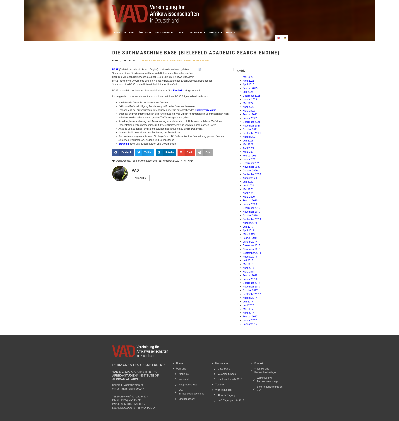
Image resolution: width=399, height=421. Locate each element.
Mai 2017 (248, 309)
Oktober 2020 (250, 170)
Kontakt (230, 32)
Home (117, 32)
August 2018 (250, 256)
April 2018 (248, 267)
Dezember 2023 (251, 95)
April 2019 (248, 230)
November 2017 (251, 286)
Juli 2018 (248, 260)
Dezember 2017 (251, 282)
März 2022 (249, 110)
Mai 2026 (248, 76)
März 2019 (249, 234)
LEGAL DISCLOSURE (123, 407)
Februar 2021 (250, 155)
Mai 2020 (248, 189)
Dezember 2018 (251, 245)
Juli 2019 (248, 226)
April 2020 (248, 193)
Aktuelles (129, 32)
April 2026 (248, 80)
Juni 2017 (248, 305)
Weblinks (214, 32)
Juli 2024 (248, 91)
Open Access (123, 160)
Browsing (123, 143)
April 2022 (248, 106)
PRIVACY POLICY (146, 407)
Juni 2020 (248, 185)
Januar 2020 (250, 204)
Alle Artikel (140, 178)
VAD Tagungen (162, 32)
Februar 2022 (250, 114)
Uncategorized (149, 160)
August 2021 (250, 136)
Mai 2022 (248, 103)
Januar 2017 (250, 320)
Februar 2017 (250, 316)
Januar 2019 (250, 241)
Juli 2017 (248, 301)
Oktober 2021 (250, 129)
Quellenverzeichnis (205, 110)
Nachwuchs (196, 32)
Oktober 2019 (250, 215)
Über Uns (143, 32)
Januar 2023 (250, 99)
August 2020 (250, 178)
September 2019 (252, 219)
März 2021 (249, 151)
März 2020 (249, 196)
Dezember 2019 (251, 208)
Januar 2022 (250, 118)
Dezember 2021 (251, 121)
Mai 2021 (248, 144)
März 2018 (249, 271)
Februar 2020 (250, 200)
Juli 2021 (248, 140)
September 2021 (252, 133)
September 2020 (252, 174)
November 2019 (251, 211)
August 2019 (250, 222)
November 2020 (251, 166)
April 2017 (248, 312)
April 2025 (248, 84)
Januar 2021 (250, 159)
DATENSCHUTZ (137, 404)
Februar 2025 (250, 88)
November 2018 (251, 249)
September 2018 (252, 252)
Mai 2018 (248, 264)
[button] (123, 152)
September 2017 (252, 294)
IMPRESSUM (119, 404)
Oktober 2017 (250, 290)
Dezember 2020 (251, 163)
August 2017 (250, 297)
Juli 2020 (248, 181)
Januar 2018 (250, 279)
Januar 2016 (250, 324)
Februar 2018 (250, 275)
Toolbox (181, 32)
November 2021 (251, 125)
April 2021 (248, 148)
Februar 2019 (250, 237)
